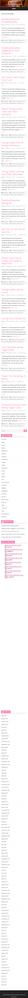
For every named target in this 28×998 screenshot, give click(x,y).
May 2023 (3, 773)
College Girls (4, 459)
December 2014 (5, 967)
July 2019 (3, 870)
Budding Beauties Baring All (11, 201)
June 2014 (3, 979)
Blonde (3, 448)
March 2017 (4, 936)
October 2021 (4, 816)
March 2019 (4, 881)
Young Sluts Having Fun (14, 318)
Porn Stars (4, 485)
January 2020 (4, 856)
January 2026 (4, 718)
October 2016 (4, 950)
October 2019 (4, 861)
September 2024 (5, 744)
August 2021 (4, 819)
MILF (2, 479)
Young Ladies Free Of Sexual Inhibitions (12, 144)
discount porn (14, 40)
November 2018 (5, 893)
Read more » (5, 37)
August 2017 (4, 927)
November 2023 (5, 761)
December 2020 (5, 827)
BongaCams (4, 451)
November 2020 (5, 830)
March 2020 (4, 853)
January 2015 (4, 964)
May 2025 (3, 727)
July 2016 (3, 956)
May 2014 (3, 982)
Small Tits (3, 502)
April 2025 (3, 730)
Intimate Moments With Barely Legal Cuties (14, 406)
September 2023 (5, 764)
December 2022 (5, 784)
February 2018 (5, 910)
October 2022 (4, 787)
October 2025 (4, 721)
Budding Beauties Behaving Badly (11, 20)
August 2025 (4, 724)
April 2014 (3, 984)
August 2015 (4, 959)
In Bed (3, 471)
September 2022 (5, 790)
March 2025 (4, 733)
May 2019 (3, 876)
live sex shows (5, 42)
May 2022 (3, 799)
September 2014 (5, 970)
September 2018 (5, 899)
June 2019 (3, 873)
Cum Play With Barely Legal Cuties (12, 348)
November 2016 (5, 947)
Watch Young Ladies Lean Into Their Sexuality (12, 111)
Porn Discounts (5, 482)
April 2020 (3, 850)
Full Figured (4, 468)
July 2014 (3, 976)
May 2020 (3, 847)
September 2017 (5, 924)
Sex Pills (3, 496)
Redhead (3, 488)
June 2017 (3, 930)
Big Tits (3, 445)
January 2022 (4, 807)
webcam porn (12, 42)
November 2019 (5, 859)
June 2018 (3, 904)
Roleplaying (4, 491)
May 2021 (3, 821)
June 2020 (3, 844)
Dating (3, 465)
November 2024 (5, 741)
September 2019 (5, 864)
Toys (2, 511)
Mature (3, 476)
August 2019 (4, 867)
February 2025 (5, 736)
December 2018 (5, 890)
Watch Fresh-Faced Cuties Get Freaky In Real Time (12, 260)
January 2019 (4, 887)
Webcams (5, 40)
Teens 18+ (4, 508)
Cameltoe (3, 456)
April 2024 (3, 753)
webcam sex (20, 42)
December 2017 (5, 916)
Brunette (3, 453)
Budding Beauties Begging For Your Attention (11, 50)
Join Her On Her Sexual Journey (13, 230)
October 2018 (4, 896)
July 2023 (3, 770)
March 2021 (4, 824)
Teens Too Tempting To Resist (14, 377)
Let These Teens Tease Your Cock (13, 78)
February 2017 (5, 939)
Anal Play (3, 439)
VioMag (8, 994)
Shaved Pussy (4, 499)
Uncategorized (5, 514)
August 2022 (4, 793)
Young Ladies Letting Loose (12, 291)
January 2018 (4, 913)
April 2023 (3, 776)
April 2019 (3, 879)
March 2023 (4, 778)
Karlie (4, 24)
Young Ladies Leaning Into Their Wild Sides (13, 173)
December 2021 (5, 810)
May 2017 (3, 933)
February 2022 (5, 804)
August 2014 (4, 973)
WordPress (14, 996)
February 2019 (5, 884)
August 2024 (4, 747)
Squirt (2, 505)
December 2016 (5, 944)
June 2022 (3, 796)
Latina (3, 473)
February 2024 (5, 756)
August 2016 (4, 953)
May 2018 (3, 907)
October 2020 (4, 833)
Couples (3, 462)
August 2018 (4, 901)
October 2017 (4, 922)
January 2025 (4, 738)
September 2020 (5, 836)
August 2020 (4, 839)
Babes (3, 442)
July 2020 (3, 841)
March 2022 (4, 801)
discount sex (21, 40)
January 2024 (4, 758)
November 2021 (5, 813)
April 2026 (3, 715)
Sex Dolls (3, 494)
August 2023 (4, 767)
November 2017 (5, 919)
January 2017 (4, 942)
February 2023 (5, 781)
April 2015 (3, 962)
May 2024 (3, 750)
